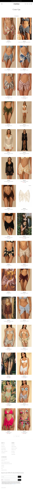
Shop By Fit (3, 446)
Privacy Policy (3, 449)
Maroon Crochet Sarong (24, 293)
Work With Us (13, 449)
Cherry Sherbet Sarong (24, 181)
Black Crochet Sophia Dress (8, 181)
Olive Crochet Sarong (8, 125)
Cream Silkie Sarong (24, 209)
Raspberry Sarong (9, 432)
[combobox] (2, 480)
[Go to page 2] (19, 436)
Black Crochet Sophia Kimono (24, 153)
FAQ (1, 468)
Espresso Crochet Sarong (9, 209)
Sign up (19, 476)
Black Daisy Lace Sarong (9, 237)
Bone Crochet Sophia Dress (8, 153)
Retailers (12, 451)
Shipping (2, 465)
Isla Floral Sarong (24, 432)
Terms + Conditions (4, 451)
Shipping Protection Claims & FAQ (6, 463)
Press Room (13, 454)
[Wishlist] (27, 3)
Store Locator (13, 446)
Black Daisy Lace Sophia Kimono (24, 237)
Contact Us (3, 460)
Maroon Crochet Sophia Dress (8, 321)
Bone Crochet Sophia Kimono (24, 125)
